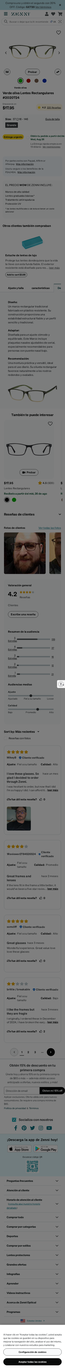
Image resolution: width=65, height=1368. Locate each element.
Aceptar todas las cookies (32, 1361)
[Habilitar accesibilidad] (61, 684)
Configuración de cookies (32, 1351)
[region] (32, 1346)
